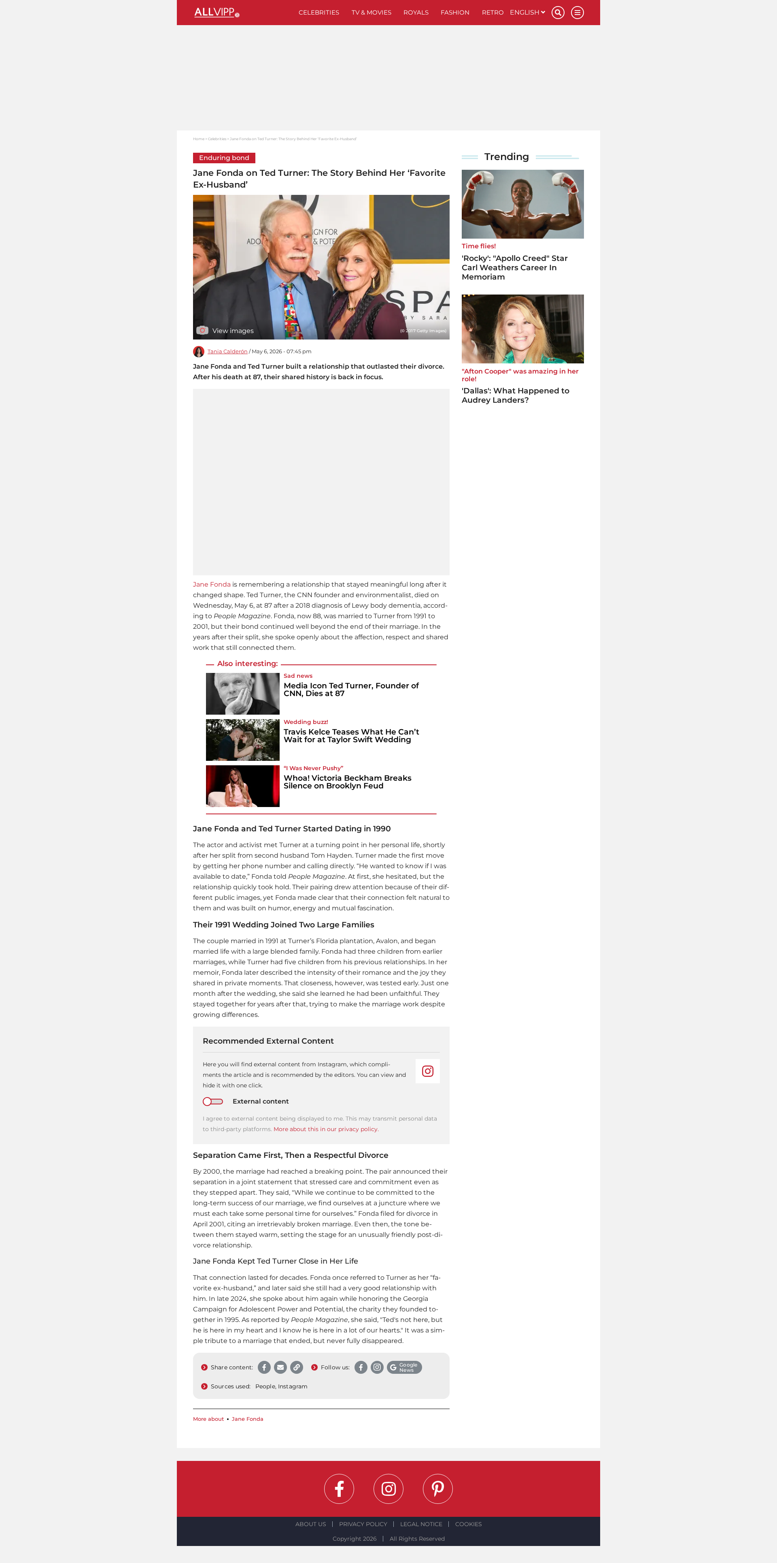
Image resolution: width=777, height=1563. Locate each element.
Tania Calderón (228, 351)
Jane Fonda (212, 584)
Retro (493, 12)
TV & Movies (371, 12)
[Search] (558, 12)
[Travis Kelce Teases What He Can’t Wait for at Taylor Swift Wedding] (243, 740)
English (525, 12)
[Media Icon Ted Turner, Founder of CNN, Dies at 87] (243, 694)
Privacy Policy (363, 1524)
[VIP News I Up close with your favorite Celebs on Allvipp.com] (243, 12)
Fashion (455, 12)
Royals (416, 12)
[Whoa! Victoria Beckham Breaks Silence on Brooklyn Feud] (243, 786)
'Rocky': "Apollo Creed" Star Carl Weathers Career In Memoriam (515, 268)
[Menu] (577, 12)
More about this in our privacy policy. (326, 1129)
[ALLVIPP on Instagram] (388, 1489)
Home (198, 139)
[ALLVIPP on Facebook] (339, 1489)
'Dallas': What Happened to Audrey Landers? (515, 395)
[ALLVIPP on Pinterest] (438, 1489)
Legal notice (421, 1524)
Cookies (468, 1524)
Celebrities (319, 12)
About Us (310, 1524)
